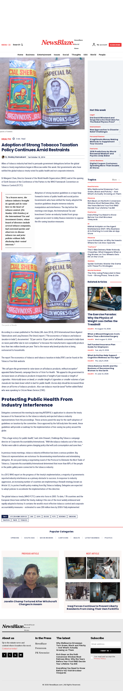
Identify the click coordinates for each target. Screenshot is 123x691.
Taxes (15, 520)
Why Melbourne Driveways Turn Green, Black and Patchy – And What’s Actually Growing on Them (104, 191)
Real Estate (93, 186)
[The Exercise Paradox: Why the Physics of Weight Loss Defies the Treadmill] (105, 298)
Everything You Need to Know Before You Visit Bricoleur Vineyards (102, 217)
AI (88, 224)
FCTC (54, 516)
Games (91, 261)
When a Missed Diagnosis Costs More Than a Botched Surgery (104, 335)
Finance (91, 198)
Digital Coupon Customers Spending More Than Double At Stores (104, 165)
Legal (92, 115)
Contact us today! (9, 648)
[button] (18, 45)
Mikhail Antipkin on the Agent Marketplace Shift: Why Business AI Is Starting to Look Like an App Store (104, 230)
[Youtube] (20, 655)
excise (46, 516)
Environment (95, 127)
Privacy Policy (99, 659)
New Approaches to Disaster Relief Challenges (104, 130)
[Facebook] (4, 655)
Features (94, 148)
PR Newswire (42, 652)
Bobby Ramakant (17, 157)
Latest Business (96, 160)
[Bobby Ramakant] (3, 157)
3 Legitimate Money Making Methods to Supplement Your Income (104, 141)
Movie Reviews (94, 270)
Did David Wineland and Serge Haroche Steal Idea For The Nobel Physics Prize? (104, 119)
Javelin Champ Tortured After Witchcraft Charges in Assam (30, 603)
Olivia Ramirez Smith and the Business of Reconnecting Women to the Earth (102, 368)
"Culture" (92, 247)
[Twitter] (10, 655)
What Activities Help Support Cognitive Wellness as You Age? (104, 356)
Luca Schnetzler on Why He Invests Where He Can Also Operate (105, 241)
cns (31, 516)
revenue (62, 516)
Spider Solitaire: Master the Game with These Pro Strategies (104, 265)
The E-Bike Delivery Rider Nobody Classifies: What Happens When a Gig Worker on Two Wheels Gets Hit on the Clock (104, 253)
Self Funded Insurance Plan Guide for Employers (101, 345)
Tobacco (24, 520)
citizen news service (18, 516)
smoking (72, 516)
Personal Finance (97, 136)
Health (6, 139)
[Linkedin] (15, 655)
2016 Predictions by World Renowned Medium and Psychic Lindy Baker (103, 153)
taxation (6, 520)
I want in (104, 651)
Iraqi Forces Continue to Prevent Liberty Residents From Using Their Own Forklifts (93, 607)
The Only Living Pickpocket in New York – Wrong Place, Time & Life (104, 274)
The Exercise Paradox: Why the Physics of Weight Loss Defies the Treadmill (102, 319)
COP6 (38, 516)
